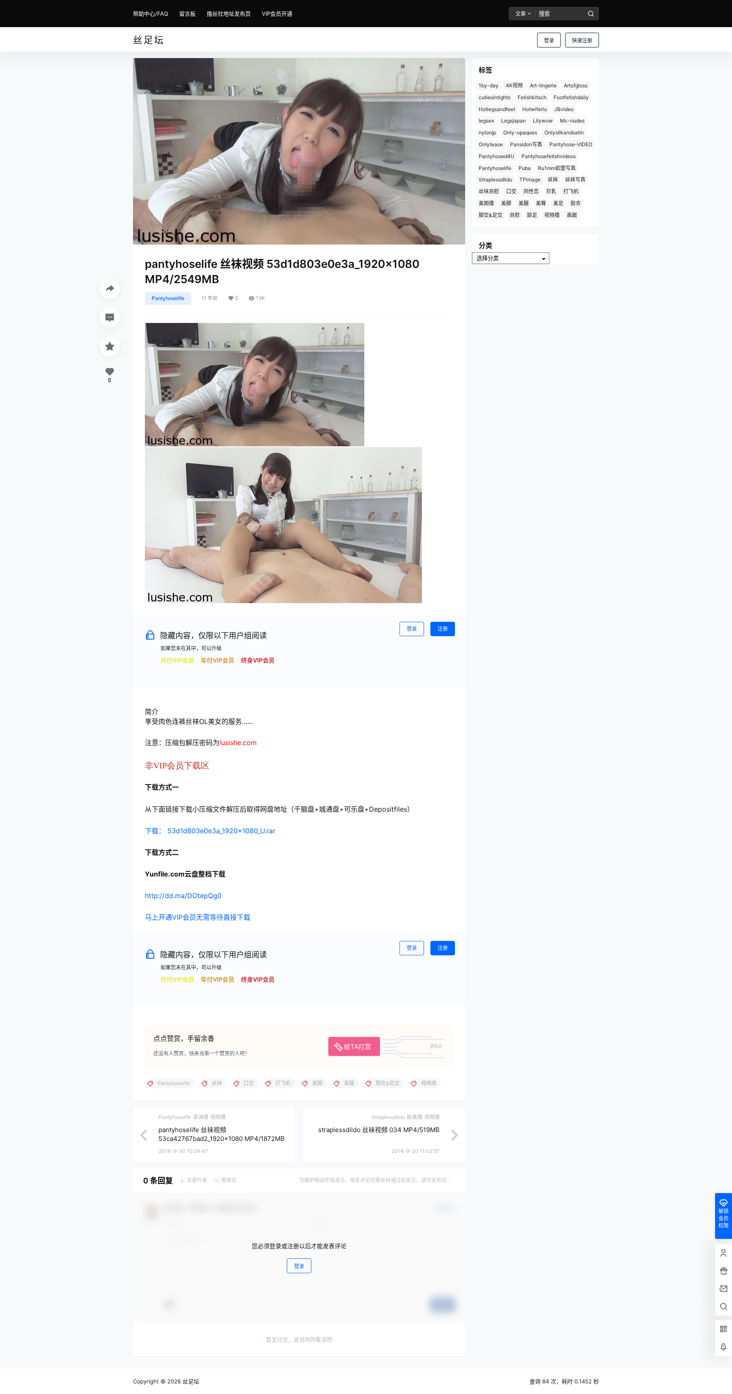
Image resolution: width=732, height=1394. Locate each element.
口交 (511, 191)
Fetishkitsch (532, 97)
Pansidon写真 (526, 144)
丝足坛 (190, 1381)
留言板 (187, 13)
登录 (549, 40)
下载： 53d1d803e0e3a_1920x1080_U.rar (210, 830)
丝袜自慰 (489, 191)
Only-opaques (520, 132)
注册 (443, 629)
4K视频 (514, 85)
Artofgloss (576, 85)
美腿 (523, 203)
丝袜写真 (575, 179)
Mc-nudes (572, 120)
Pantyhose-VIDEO (570, 144)
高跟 (572, 215)
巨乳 (551, 191)
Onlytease (491, 144)
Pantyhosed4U (496, 156)
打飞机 (571, 191)
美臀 (541, 203)
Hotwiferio (534, 109)
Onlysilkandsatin (564, 132)
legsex (486, 120)
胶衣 (576, 203)
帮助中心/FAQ (150, 13)
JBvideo (564, 109)
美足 (558, 203)
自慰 (515, 215)
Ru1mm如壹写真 (557, 168)
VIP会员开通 (277, 13)
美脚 (506, 203)
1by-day (489, 85)
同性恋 (531, 191)
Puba (524, 168)
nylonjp (487, 132)
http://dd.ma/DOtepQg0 (183, 895)
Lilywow (543, 120)
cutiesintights (494, 97)
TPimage (530, 179)
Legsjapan (513, 120)
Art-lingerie (543, 85)
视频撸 (552, 215)
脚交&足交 (490, 215)
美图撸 (486, 203)
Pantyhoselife (168, 298)
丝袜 (553, 179)
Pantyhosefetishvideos (548, 156)
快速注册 (582, 40)
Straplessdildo (495, 179)
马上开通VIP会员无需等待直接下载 (197, 917)
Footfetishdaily (571, 97)
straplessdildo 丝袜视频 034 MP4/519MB (379, 1130)
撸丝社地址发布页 (229, 13)
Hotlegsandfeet (497, 109)
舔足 (532, 215)
